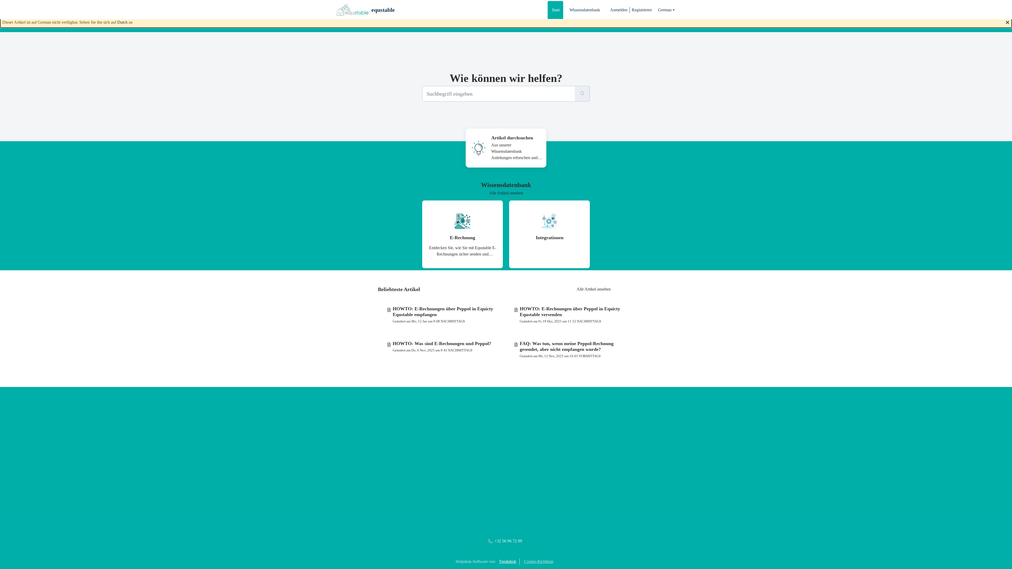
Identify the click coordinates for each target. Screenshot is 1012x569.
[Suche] (582, 94)
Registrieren (642, 10)
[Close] (1007, 22)
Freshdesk (507, 561)
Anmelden (618, 10)
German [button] (665, 10)
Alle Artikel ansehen (506, 193)
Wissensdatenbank (585, 10)
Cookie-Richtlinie (538, 561)
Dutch (122, 22)
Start (555, 10)
